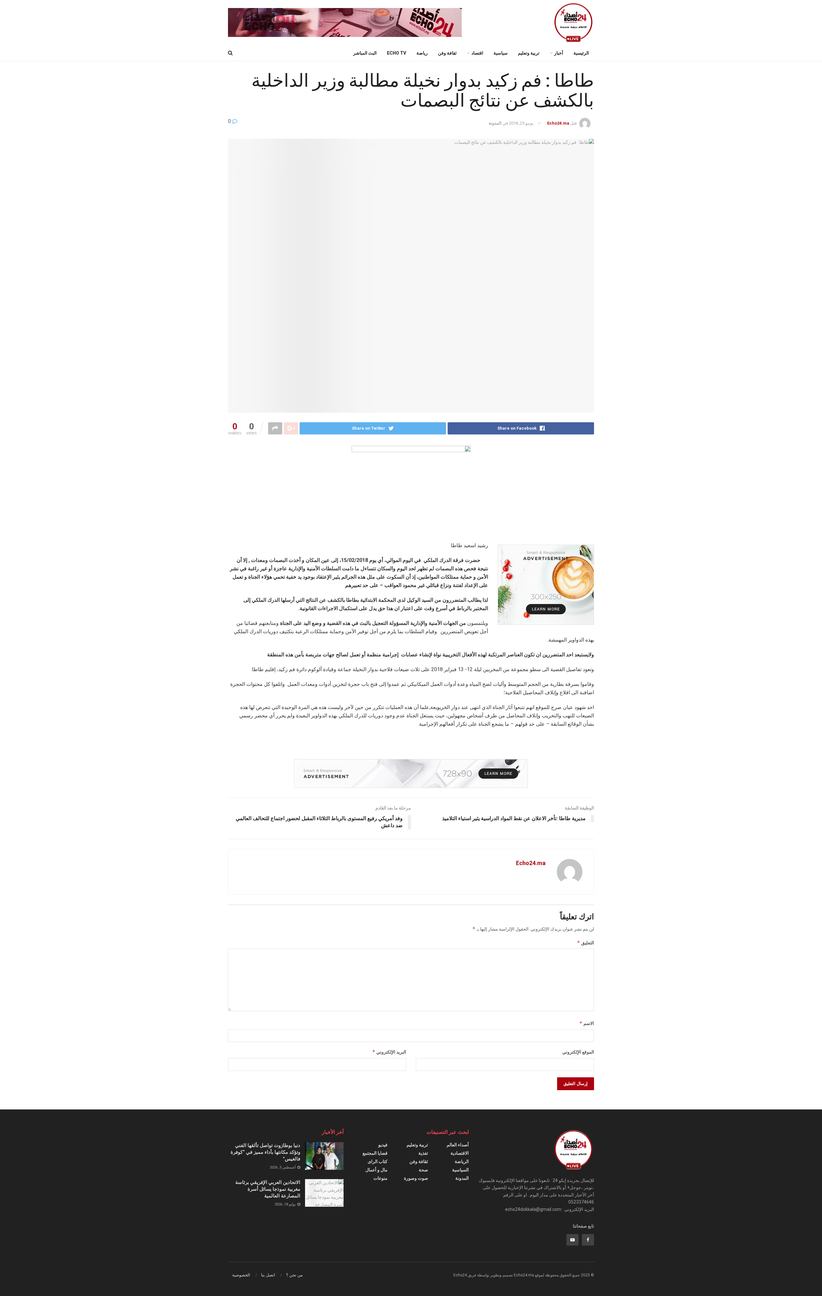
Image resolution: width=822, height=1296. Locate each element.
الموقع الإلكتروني (578, 1052)
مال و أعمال (376, 1169)
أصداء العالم (458, 1144)
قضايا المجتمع (375, 1153)
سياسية (501, 53)
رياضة (422, 53)
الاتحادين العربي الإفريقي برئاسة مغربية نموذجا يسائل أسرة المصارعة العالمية (267, 1189)
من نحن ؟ (294, 1275)
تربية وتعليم (528, 53)
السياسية (460, 1169)
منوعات (380, 1178)
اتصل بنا (268, 1275)
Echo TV (396, 53)
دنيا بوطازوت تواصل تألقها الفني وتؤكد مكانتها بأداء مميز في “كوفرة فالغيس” (265, 1152)
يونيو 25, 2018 (521, 123)
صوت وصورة (416, 1178)
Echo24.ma (558, 123)
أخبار (558, 53)
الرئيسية (581, 53)
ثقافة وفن (447, 53)
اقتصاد (477, 53)
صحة (423, 1169)
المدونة (495, 123)
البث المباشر (365, 53)
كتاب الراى (378, 1161)
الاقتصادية (459, 1153)
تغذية (423, 1153)
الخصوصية (241, 1275)
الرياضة (462, 1161)
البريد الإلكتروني (389, 1052)
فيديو (383, 1144)
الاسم (586, 1023)
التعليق (585, 943)
